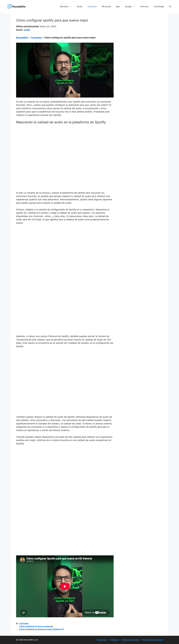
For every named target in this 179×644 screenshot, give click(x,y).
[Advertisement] (65, 145)
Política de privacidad (152, 640)
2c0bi (27, 30)
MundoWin (22, 37)
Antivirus (144, 6)
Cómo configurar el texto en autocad (36, 626)
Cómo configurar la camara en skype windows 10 (41, 629)
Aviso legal (102, 640)
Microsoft (106, 6)
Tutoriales (92, 6)
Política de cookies (130, 640)
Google (128, 6)
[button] (170, 6)
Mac (118, 6)
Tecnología (159, 6)
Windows (64, 6)
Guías (79, 6)
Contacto (114, 640)
